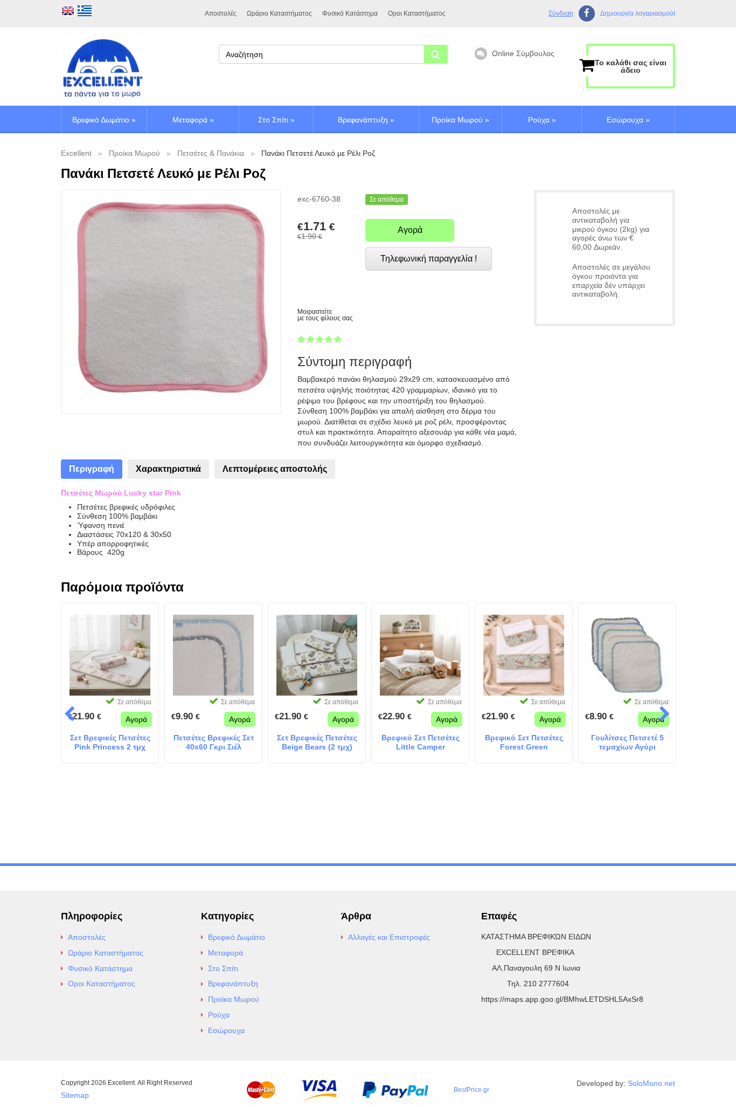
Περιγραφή (91, 468)
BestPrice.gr (471, 1090)
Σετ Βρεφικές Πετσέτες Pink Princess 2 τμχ (110, 742)
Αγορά (410, 230)
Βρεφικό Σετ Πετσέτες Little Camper (420, 742)
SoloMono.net (651, 1083)
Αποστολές (221, 13)
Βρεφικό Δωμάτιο (104, 119)
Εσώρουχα (628, 119)
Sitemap (75, 1095)
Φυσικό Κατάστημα (350, 13)
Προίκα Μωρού (460, 119)
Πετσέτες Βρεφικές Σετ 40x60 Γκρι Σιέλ (213, 742)
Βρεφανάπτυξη (366, 119)
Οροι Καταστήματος (417, 13)
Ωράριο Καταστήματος (279, 13)
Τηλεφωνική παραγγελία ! (428, 258)
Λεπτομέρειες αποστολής (275, 468)
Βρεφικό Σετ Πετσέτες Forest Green (524, 742)
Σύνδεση (560, 13)
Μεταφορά (193, 119)
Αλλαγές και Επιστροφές (389, 937)
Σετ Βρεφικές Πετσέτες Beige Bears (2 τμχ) (317, 742)
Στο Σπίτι (276, 119)
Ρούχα (542, 119)
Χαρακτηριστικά (168, 468)
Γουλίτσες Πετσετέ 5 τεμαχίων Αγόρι (627, 742)
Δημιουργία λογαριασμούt (637, 13)
